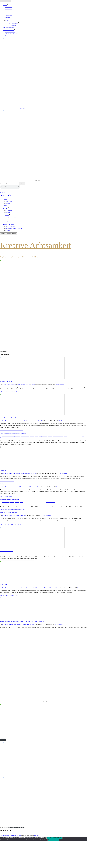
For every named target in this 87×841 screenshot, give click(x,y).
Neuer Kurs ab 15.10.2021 (6, 551)
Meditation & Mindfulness (8, 30)
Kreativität (23, 420)
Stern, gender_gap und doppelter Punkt (9, 499)
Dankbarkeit (3, 470)
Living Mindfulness (21, 384)
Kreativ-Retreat (8, 9)
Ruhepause (28, 384)
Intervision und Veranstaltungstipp (8, 512)
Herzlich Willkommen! (5, 585)
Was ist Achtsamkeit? (10, 32)
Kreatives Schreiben (12, 384)
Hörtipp (2, 484)
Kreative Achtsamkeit (35, 245)
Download (7, 35)
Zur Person (5, 13)
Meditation (28, 420)
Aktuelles (5, 5)
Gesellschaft (17, 486)
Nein (51, 837)
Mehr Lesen (9, 391)
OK (47, 837)
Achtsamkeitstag (11, 420)
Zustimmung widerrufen (53, 839)
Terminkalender (8, 7)
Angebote (5, 10)
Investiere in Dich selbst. (6, 381)
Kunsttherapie (11, 473)
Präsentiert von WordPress (15, 835)
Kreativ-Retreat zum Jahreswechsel (8, 418)
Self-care (33, 384)
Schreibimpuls (39, 420)
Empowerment (11, 486)
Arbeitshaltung (8, 15)
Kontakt (7, 20)
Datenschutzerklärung (13, 23)
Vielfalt (65, 436)
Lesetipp (36, 436)
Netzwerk (7, 17)
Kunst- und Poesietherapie (8, 27)
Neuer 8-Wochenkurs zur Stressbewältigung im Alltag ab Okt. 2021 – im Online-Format (22, 621)
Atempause (17, 420)
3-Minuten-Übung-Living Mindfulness (16, 827)
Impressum (13, 25)
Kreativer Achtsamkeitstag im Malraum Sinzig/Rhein (13, 433)
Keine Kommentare (60, 384)
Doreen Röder (7, 195)
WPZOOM (36, 835)
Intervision (17, 502)
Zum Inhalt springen (4, 192)
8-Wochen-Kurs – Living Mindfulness (13, 33)
